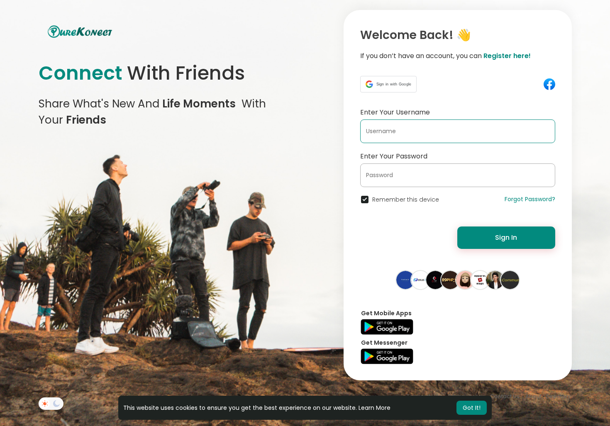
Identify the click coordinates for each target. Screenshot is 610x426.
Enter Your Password (393, 156)
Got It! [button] (472, 408)
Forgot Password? (530, 199)
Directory (558, 396)
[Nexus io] (420, 279)
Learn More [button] (374, 408)
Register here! (507, 56)
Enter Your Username (395, 112)
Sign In (506, 237)
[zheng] (465, 279)
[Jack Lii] (510, 279)
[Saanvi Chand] (495, 279)
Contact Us (505, 396)
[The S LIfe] (435, 279)
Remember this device (405, 199)
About (533, 396)
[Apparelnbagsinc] (480, 279)
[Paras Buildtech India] (405, 279)
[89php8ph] (450, 279)
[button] (388, 84)
